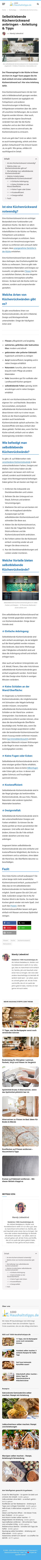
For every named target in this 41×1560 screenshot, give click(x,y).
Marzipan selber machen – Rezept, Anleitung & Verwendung (17, 1457)
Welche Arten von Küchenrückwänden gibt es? (16, 167)
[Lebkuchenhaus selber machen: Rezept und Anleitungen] (20, 1440)
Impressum (33, 1550)
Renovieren (7, 944)
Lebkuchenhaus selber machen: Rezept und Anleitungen (19, 1425)
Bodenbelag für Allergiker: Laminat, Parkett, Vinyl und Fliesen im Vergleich (19, 1061)
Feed (22, 1552)
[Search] (38, 4)
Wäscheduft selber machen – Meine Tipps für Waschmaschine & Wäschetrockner (27, 1377)
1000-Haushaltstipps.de (20, 1550)
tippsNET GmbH (20, 1555)
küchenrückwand (24, 940)
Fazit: (9, 198)
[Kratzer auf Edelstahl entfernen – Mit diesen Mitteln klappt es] (20, 1166)
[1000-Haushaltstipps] (20, 3)
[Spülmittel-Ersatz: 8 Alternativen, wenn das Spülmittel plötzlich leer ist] (20, 1076)
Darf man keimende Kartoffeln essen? (23, 1363)
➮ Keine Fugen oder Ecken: (20, 189)
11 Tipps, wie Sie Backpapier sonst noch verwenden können (19, 1031)
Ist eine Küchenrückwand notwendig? (21, 163)
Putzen (13, 906)
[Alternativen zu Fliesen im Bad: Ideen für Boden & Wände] (20, 1106)
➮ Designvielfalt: (16, 195)
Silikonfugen (32, 768)
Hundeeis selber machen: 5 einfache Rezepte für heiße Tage (26, 1353)
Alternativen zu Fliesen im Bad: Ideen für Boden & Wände (20, 1120)
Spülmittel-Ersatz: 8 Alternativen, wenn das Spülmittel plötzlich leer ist (19, 1091)
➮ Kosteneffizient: (17, 192)
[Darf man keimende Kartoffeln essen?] (8, 1365)
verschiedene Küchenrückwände (16, 462)
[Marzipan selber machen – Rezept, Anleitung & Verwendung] (20, 1471)
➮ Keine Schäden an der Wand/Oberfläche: (18, 185)
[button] (9, 923)
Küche (13, 940)
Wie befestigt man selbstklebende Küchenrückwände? (19, 172)
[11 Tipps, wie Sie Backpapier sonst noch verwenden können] (20, 1017)
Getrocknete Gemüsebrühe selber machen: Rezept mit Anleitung (16, 1394)
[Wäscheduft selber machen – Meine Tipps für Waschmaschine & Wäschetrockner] (8, 1377)
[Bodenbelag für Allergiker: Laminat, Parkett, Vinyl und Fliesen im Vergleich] (20, 1047)
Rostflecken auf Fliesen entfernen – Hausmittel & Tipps (17, 1150)
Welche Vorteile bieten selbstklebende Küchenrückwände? (18, 177)
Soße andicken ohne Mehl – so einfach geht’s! (19, 1499)
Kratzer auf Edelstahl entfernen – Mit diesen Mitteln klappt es (18, 1180)
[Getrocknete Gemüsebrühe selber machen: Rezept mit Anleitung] (20, 1408)
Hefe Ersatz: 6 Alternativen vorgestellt (16, 1508)
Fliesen (28, 271)
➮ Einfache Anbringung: (19, 181)
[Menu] (3, 4)
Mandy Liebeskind (16, 33)
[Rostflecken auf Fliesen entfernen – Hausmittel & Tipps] (20, 1136)
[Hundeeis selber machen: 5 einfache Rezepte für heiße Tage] (8, 1353)
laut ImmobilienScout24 (17, 739)
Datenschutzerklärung (11, 1552)
